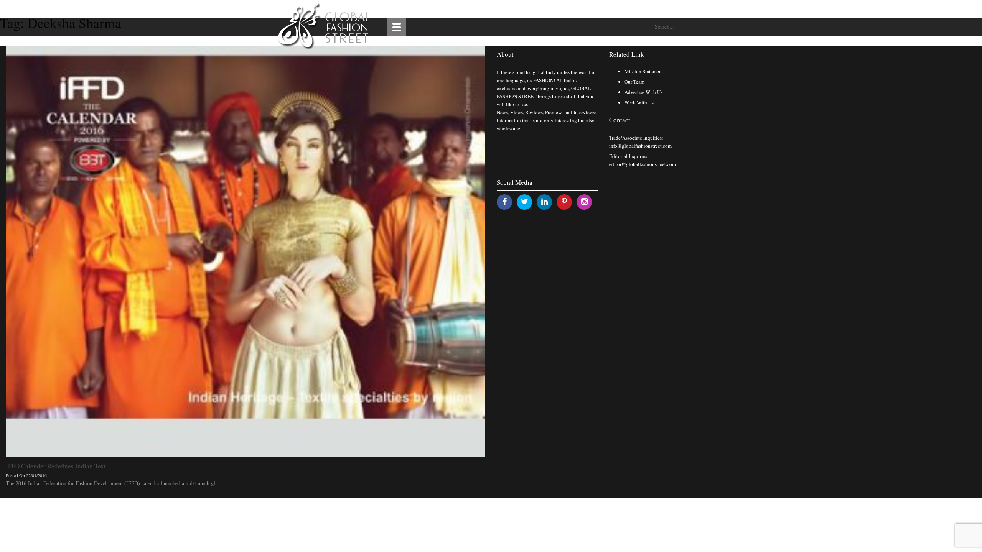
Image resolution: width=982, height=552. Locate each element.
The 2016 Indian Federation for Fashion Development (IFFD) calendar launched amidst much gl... (113, 483)
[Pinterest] (564, 201)
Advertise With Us (643, 92)
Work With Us (639, 102)
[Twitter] (524, 201)
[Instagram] (584, 201)
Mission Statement (643, 71)
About (505, 54)
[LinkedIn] (544, 201)
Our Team (634, 81)
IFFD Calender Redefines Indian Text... (58, 466)
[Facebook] (505, 201)
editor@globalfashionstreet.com (642, 164)
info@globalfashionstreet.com (640, 145)
